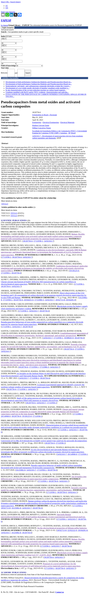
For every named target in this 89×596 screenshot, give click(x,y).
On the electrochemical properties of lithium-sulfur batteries (62, 528)
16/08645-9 (69, 338)
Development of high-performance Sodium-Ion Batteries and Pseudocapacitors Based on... (39, 82)
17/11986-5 (39, 300)
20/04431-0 (28, 300)
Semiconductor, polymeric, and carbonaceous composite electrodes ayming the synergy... (38, 86)
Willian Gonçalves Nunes (41, 128)
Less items (13, 201)
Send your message (8, 12)
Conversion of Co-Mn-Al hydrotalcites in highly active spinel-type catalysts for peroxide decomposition (44, 441)
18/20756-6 (28, 241)
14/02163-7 (49, 241)
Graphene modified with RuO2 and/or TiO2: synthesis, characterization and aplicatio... (37, 92)
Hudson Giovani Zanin (40, 125)
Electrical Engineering (51, 122)
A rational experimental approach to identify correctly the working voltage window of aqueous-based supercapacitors (42, 386)
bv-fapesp (4, 25)
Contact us (59, 592)
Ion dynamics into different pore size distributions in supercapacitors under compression (43, 477)
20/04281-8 (71, 300)
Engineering (36, 122)
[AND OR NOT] (4, 38)
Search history (15, 2)
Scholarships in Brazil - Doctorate (44, 115)
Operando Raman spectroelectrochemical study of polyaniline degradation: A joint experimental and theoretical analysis (43, 515)
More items (5, 201)
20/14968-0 (6, 416)
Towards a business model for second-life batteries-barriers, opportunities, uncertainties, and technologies (44, 489)
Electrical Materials (67, 122)
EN (7, 8)
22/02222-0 (72, 530)
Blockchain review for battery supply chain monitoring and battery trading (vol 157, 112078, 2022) (44, 554)
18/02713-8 (60, 300)
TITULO (4, 204)
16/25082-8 (20, 470)
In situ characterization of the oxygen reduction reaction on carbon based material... (36, 90)
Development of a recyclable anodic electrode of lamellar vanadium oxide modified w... (37, 88)
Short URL (5, 2)
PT (7, 6)
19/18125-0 (74, 271)
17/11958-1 (38, 241)
